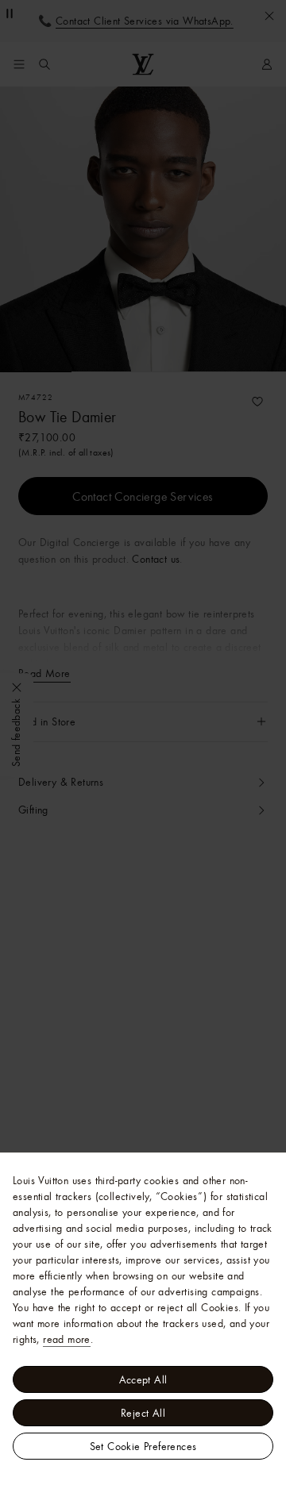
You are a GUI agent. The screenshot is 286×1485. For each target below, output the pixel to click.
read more (67, 1339)
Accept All (143, 1379)
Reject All (143, 1413)
